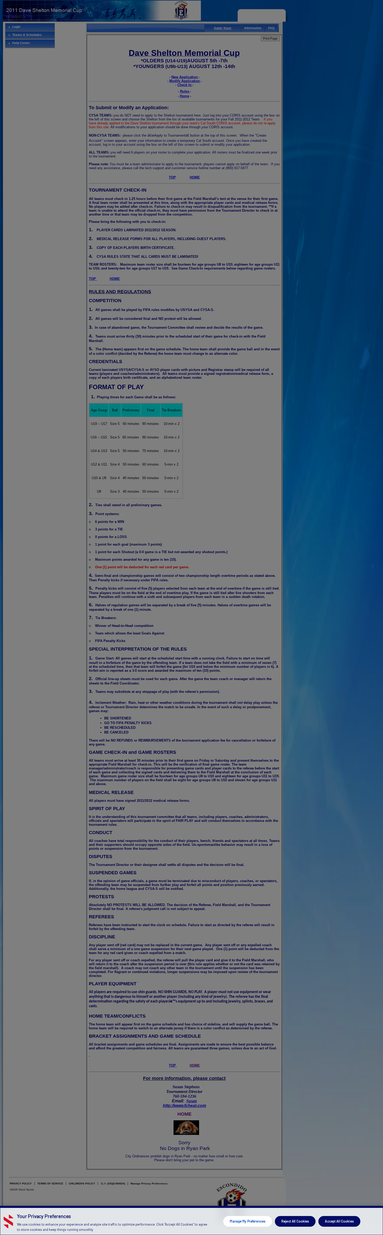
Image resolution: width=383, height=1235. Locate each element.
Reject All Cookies (295, 1221)
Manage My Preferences (247, 1221)
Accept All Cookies (339, 1221)
